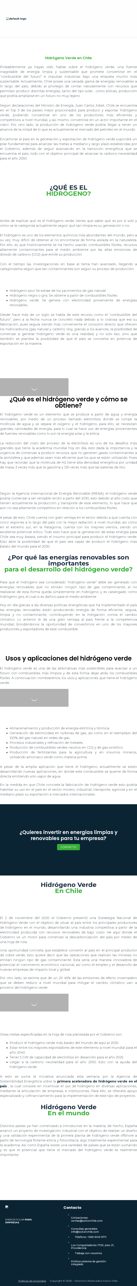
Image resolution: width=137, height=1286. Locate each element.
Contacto (72, 1207)
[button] (86, 19)
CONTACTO (68, 847)
